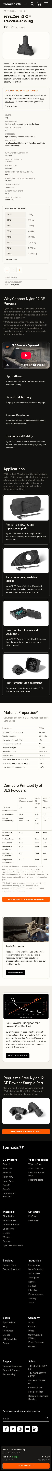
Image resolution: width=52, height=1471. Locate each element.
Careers (32, 1326)
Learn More (15, 972)
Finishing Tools (35, 1179)
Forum (6, 1343)
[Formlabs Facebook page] (6, 1429)
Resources (8, 1330)
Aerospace (33, 1277)
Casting (7, 1241)
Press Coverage (36, 1342)
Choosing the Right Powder (26, 899)
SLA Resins (8, 1216)
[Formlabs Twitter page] (13, 1429)
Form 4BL (8, 1176)
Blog (5, 1326)
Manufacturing (35, 1269)
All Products (9, 11)
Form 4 (6, 1164)
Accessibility (9, 1374)
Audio (31, 1302)
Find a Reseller (35, 1391)
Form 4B (7, 1168)
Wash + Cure (34, 1164)
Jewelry (32, 1298)
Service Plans (9, 1265)
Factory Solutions (12, 1269)
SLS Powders (9, 1220)
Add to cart (26, 1466)
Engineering (8, 1228)
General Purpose (11, 1224)
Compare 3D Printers (9, 1195)
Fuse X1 (7, 1185)
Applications (9, 1322)
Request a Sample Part (26, 1131)
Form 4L (7, 1172)
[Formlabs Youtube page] (27, 1429)
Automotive (34, 1273)
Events (6, 1334)
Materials (21, 11)
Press (31, 1330)
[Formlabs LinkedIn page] (35, 1429)
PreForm (32, 1216)
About (31, 1322)
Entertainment (35, 1294)
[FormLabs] (12, 4)
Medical (7, 1237)
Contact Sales (11, 106)
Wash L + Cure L (36, 1168)
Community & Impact (35, 1336)
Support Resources (12, 1365)
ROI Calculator (10, 1339)
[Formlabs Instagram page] (20, 1429)
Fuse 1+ (6, 1189)
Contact (32, 1346)
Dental (6, 1232)
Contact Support (11, 1370)
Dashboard (33, 1220)
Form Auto (8, 1180)
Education (33, 1290)
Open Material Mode (13, 1245)
